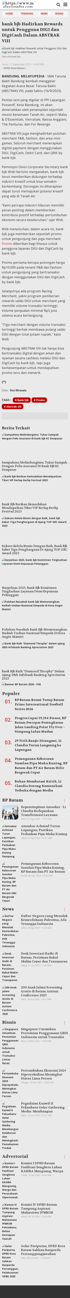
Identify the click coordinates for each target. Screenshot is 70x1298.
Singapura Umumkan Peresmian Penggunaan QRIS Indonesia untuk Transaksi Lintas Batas (44, 1035)
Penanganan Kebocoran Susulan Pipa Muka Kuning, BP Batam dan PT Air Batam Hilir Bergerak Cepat (43, 870)
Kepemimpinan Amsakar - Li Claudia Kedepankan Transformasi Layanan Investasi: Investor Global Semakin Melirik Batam (43, 815)
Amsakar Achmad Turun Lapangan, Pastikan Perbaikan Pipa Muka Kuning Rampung (44, 832)
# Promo (39, 400)
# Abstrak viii (12, 406)
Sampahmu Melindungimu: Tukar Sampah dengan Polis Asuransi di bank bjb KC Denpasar (34, 466)
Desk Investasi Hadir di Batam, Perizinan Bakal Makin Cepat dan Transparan (44, 957)
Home (9, 13)
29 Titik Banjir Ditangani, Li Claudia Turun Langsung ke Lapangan (38, 745)
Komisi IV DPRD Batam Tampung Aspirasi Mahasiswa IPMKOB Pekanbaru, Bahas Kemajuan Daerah (43, 1212)
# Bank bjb (22, 400)
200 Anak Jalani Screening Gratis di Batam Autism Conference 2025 (41, 991)
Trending (26, 13)
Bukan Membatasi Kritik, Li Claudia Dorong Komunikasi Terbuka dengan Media (39, 786)
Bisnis (59, 13)
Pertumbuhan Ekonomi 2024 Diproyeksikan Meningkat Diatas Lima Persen (43, 1074)
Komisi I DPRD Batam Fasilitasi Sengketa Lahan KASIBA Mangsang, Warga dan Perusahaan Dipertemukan (42, 1171)
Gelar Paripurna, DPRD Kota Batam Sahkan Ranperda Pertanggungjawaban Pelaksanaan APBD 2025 (43, 1252)
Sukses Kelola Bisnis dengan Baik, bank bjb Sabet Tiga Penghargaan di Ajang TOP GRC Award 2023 (34, 549)
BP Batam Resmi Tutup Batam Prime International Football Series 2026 (39, 704)
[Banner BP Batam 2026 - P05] (21, 685)
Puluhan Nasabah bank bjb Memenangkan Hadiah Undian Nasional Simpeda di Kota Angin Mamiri (34, 633)
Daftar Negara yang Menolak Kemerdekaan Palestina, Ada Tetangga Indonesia (44, 920)
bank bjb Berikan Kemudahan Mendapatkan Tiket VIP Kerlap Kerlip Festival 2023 (30, 507)
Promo (7, 243)
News (44, 13)
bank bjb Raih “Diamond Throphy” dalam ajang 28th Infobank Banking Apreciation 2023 (33, 674)
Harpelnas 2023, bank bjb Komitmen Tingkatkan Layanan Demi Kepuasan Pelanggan (30, 591)
